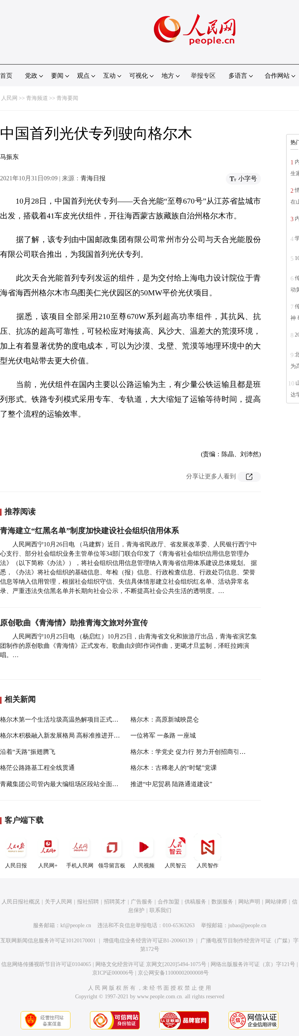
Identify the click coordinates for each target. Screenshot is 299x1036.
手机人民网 (79, 866)
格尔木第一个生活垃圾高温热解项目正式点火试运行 (71, 719)
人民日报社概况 (21, 902)
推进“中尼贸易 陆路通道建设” (171, 784)
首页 (6, 75)
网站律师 (276, 902)
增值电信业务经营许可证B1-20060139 (148, 941)
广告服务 (142, 902)
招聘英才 (115, 902)
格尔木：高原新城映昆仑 (164, 719)
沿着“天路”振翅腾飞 (27, 751)
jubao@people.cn (247, 925)
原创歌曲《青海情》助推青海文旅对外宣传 (74, 622)
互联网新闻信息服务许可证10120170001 (48, 941)
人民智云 (175, 866)
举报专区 (203, 75)
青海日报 (93, 178)
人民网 (9, 98)
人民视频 (144, 866)
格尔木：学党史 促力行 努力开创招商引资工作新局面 (203, 751)
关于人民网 (58, 902)
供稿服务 (195, 902)
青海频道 (37, 98)
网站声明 (249, 902)
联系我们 (160, 910)
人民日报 (16, 866)
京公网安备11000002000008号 (173, 973)
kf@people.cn (75, 925)
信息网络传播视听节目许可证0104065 (46, 964)
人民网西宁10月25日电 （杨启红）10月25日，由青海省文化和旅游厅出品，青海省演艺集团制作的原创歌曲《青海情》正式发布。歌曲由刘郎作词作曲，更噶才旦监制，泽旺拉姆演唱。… (128, 645)
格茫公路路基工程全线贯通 (37, 767)
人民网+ (48, 866)
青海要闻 (67, 98)
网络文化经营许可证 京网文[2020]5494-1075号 (150, 964)
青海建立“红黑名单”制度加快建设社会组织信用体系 (89, 530)
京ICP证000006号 (113, 973)
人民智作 (207, 866)
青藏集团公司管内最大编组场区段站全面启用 (62, 784)
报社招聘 (88, 902)
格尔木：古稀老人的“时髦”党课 (173, 767)
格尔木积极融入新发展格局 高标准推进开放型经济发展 (75, 735)
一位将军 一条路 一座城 (163, 735)
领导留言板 (111, 866)
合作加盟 (168, 902)
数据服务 (222, 902)
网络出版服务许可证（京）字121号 (253, 964)
